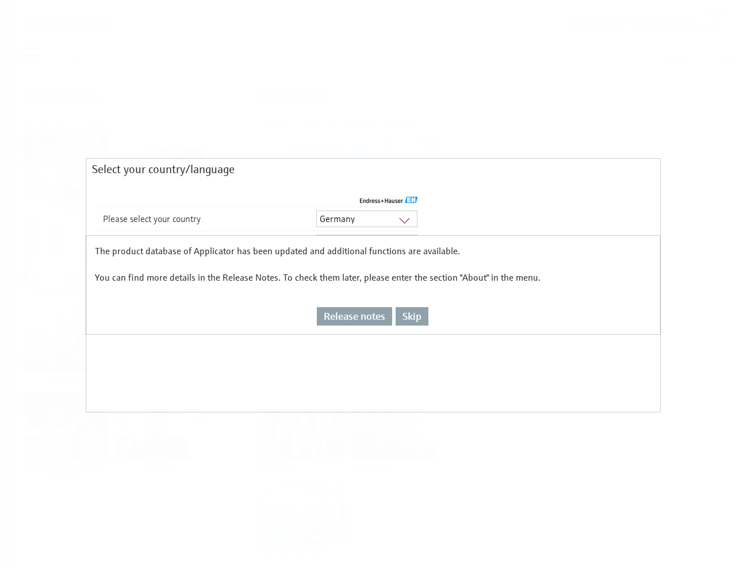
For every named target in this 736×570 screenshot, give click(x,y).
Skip (411, 316)
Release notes (354, 316)
